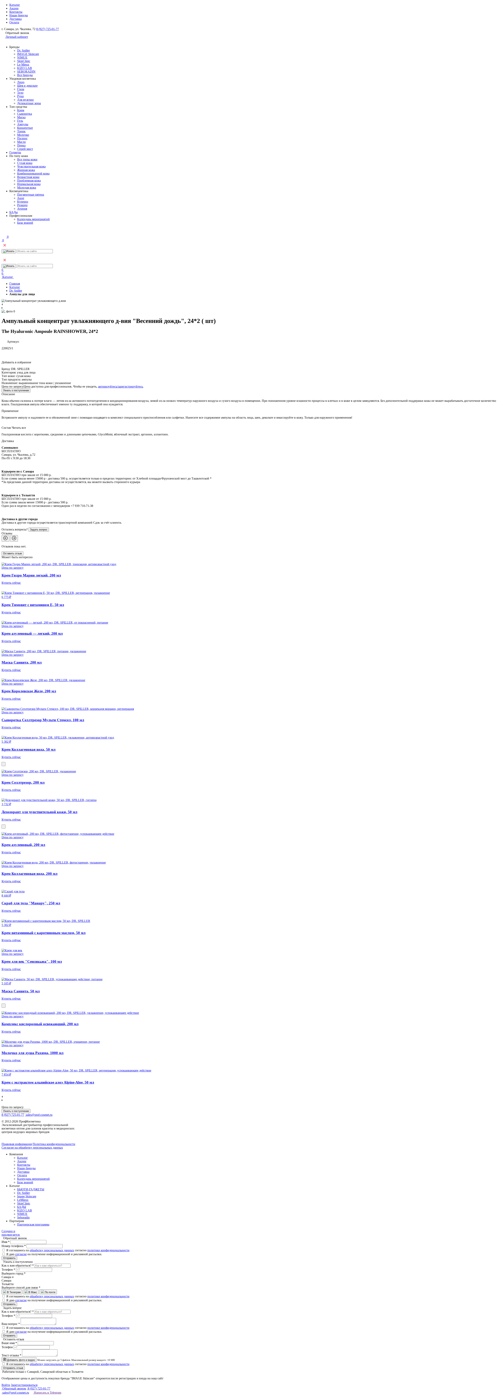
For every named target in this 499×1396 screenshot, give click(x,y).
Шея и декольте (27, 85)
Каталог (14, 4)
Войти (6, 1385)
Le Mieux (23, 64)
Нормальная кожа (29, 184)
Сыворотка (24, 113)
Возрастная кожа (28, 177)
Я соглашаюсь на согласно (67, 1250)
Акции (14, 8)
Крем (20, 110)
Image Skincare (26, 1196)
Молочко (23, 134)
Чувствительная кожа (31, 166)
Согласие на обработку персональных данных (32, 1147)
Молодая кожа (26, 187)
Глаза (20, 89)
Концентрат (25, 127)
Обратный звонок (14, 1388)
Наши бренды (18, 15)
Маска (21, 117)
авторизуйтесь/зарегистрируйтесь (120, 386)
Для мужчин (25, 99)
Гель (20, 120)
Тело (20, 92)
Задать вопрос (38, 529)
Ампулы (22, 124)
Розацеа (22, 205)
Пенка (21, 145)
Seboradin (23, 1217)
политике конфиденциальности (108, 1250)
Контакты (15, 11)
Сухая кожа (24, 163)
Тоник (21, 131)
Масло (21, 142)
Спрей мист (25, 149)
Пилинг (22, 138)
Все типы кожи (27, 159)
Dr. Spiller (23, 50)
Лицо (20, 82)
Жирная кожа (26, 170)
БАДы (13, 212)
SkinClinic (23, 61)
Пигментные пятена (30, 194)
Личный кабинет (16, 36)
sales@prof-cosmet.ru (39, 1114)
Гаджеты (15, 152)
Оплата (14, 22)
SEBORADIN (26, 71)
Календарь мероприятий (33, 219)
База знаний (25, 222)
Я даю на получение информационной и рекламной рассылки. (54, 1254)
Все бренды (25, 75)
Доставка (15, 19)
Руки (20, 96)
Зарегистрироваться (24, 1385)
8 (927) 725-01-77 (47, 29)
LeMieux (22, 1200)
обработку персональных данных (52, 1250)
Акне (20, 198)
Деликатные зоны (29, 103)
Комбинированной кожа (33, 173)
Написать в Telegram (47, 1392)
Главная (14, 283)
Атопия (22, 208)
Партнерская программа (33, 1224)
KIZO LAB (24, 68)
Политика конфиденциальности (54, 1144)
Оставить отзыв (12, 553)
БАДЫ (21, 1207)
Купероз (22, 201)
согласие (21, 1254)
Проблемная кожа (29, 180)
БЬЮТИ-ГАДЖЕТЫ (30, 1189)
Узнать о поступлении (16, 390)
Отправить (9, 1258)
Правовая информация (17, 1144)
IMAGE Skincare (28, 54)
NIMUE (22, 57)
